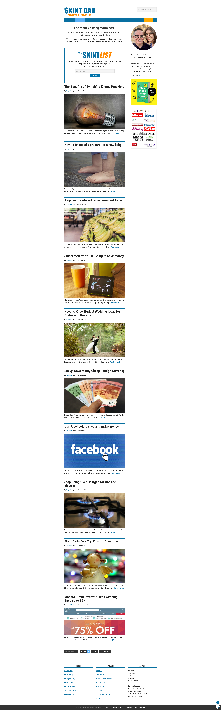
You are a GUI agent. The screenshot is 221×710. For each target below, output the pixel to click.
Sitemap (99, 698)
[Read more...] (116, 191)
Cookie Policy (100, 690)
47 (92, 651)
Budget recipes (69, 686)
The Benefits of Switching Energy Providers (94, 86)
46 (88, 651)
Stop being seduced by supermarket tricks (93, 200)
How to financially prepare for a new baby (93, 145)
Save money (68, 671)
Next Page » (107, 651)
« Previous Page (69, 651)
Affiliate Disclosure (102, 682)
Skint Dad (86, 11)
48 (96, 651)
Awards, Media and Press (104, 679)
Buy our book (68, 682)
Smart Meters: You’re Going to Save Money (94, 256)
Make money (68, 675)
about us (141, 75)
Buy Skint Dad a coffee (72, 694)
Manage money (69, 679)
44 (81, 651)
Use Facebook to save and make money (91, 426)
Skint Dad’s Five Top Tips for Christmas (91, 541)
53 (101, 651)
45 (85, 651)
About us (99, 671)
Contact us (100, 675)
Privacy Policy (101, 686)
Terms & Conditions (103, 694)
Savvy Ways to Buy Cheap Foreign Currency (94, 371)
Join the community (71, 690)
